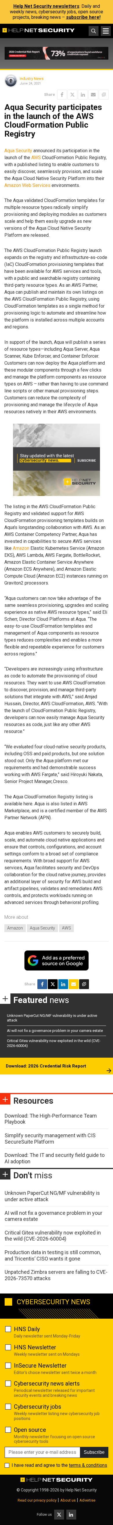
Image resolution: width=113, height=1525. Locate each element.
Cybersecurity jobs (37, 1406)
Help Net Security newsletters (46, 6)
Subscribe (94, 1452)
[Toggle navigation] (106, 31)
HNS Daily (27, 1329)
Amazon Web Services (27, 185)
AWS (36, 157)
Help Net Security (81, 1490)
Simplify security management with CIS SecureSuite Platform (50, 1138)
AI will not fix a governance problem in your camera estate (55, 1030)
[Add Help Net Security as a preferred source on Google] (104, 95)
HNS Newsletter (35, 1347)
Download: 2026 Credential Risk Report (46, 1066)
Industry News (31, 78)
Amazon (21, 548)
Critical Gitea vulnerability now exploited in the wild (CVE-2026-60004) (53, 1236)
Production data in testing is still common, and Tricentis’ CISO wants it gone (53, 1255)
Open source (30, 1429)
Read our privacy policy (37, 1500)
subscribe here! (83, 17)
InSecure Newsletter (40, 1365)
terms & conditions (88, 1465)
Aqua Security (18, 150)
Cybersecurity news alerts (47, 1383)
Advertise (87, 1500)
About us (68, 1500)
